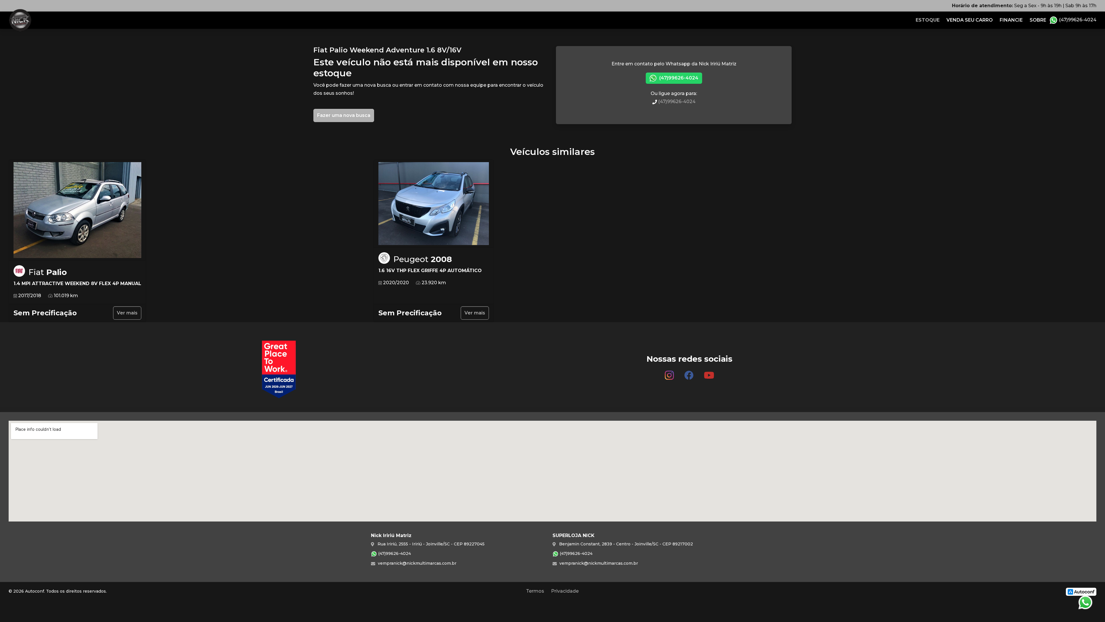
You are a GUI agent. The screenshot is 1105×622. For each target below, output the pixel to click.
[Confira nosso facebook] (688, 373)
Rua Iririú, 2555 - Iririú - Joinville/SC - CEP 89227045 (430, 544)
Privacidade (565, 591)
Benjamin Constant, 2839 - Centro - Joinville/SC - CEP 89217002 (625, 544)
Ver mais (127, 313)
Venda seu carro (969, 20)
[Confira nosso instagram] (669, 373)
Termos (535, 591)
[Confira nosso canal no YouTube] (709, 373)
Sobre (1038, 20)
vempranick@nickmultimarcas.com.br (416, 563)
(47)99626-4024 (1077, 19)
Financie (1011, 20)
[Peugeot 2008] (434, 204)
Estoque (928, 20)
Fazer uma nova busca (343, 115)
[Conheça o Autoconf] (1081, 591)
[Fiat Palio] (77, 210)
